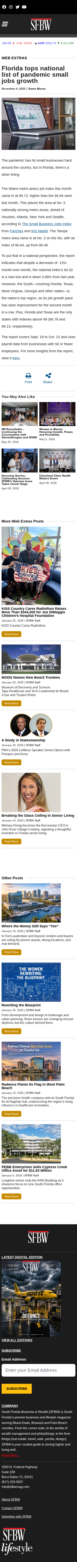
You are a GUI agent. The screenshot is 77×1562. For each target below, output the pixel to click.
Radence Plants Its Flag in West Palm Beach (33, 1086)
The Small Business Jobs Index (46, 224)
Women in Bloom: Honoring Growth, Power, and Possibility (56, 432)
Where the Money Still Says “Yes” (30, 926)
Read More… (11, 1455)
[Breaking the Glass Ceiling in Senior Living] (31, 793)
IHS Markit (39, 231)
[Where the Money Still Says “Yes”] (31, 903)
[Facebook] (4, 7)
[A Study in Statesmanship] (31, 726)
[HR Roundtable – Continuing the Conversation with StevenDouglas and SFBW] (20, 415)
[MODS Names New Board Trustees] (31, 660)
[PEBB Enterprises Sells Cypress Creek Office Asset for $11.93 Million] (31, 1144)
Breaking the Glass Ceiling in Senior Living (38, 815)
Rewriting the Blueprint (21, 1005)
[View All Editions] (31, 1299)
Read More (12, 634)
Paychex (16, 231)
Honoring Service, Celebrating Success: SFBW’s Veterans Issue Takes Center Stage (17, 479)
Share (47, 382)
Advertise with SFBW (16, 1516)
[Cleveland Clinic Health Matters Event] (57, 461)
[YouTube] (24, 7)
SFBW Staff (33, 620)
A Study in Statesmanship (23, 740)
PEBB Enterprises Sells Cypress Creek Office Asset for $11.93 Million (34, 1168)
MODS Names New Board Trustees (31, 677)
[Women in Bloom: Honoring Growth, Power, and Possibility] (57, 415)
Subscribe (16, 1389)
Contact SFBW (12, 1508)
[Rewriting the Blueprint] (31, 983)
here (16, 358)
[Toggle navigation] (4, 24)
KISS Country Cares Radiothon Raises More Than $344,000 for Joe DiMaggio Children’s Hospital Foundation (34, 612)
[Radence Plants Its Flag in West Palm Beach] (31, 1062)
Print (28, 382)
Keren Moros (37, 88)
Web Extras (14, 58)
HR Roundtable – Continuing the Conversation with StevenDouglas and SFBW (19, 433)
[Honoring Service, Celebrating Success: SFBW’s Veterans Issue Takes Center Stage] (20, 461)
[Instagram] (10, 7)
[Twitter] (17, 7)
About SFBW (11, 1499)
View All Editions (17, 1340)
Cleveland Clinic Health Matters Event (55, 477)
